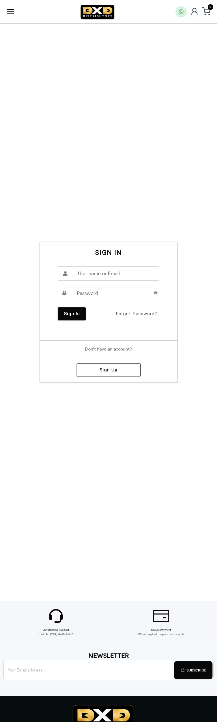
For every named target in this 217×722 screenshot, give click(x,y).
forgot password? (136, 313)
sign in (72, 313)
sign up (108, 370)
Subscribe (196, 670)
